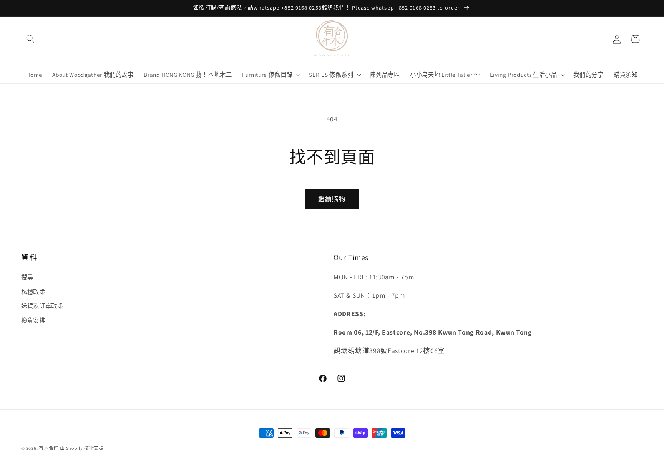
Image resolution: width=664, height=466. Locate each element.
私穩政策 (33, 291)
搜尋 (27, 277)
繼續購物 (332, 199)
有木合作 (48, 448)
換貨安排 (33, 320)
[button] (30, 39)
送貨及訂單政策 (42, 306)
